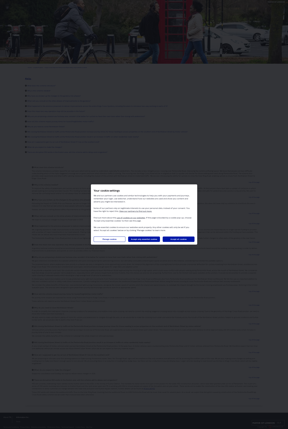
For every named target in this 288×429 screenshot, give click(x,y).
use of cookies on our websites (131, 218)
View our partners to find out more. (135, 211)
